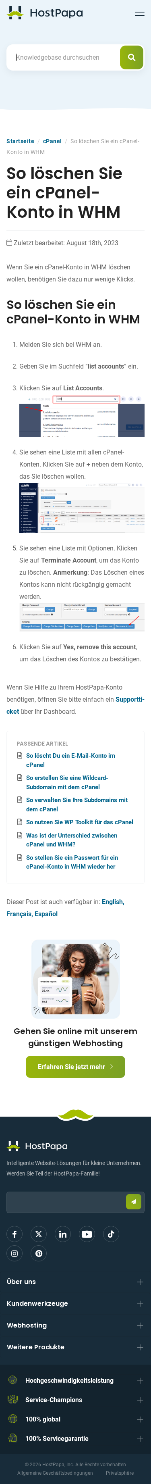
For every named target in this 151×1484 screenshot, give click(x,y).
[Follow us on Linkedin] (63, 1234)
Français (18, 914)
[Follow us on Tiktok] (111, 1234)
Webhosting (27, 1325)
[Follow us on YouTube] (87, 1234)
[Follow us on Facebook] (14, 1234)
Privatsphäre (120, 1473)
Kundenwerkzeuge (37, 1303)
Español (46, 914)
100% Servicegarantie (57, 1438)
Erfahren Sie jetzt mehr (72, 1067)
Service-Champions (53, 1400)
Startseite (20, 141)
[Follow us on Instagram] (14, 1253)
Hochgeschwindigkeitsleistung (69, 1380)
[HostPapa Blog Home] (44, 12)
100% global (42, 1419)
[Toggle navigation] (140, 12)
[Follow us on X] (39, 1234)
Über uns (21, 1281)
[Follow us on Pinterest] (39, 1253)
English (112, 902)
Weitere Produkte (35, 1347)
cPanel (52, 141)
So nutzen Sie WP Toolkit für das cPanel (79, 822)
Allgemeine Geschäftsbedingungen (55, 1473)
